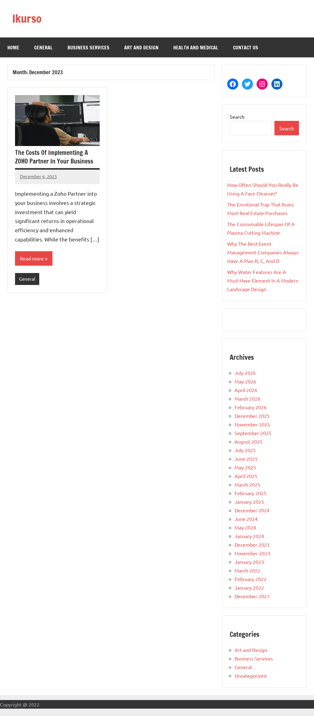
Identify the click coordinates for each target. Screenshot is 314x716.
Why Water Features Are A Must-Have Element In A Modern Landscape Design (262, 280)
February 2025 (250, 493)
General (43, 47)
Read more (32, 258)
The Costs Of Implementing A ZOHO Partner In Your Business (54, 157)
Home (13, 47)
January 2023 (249, 562)
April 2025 (246, 476)
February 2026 (250, 407)
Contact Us (245, 47)
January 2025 (249, 502)
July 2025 (245, 450)
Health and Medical (195, 47)
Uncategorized (250, 675)
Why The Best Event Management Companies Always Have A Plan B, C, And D (262, 252)
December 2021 (252, 596)
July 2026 (245, 373)
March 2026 (247, 398)
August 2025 (248, 441)
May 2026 (245, 381)
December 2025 (252, 416)
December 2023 (252, 544)
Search (237, 117)
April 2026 (246, 390)
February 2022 (250, 579)
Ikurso (27, 18)
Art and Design (141, 47)
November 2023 (252, 553)
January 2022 (249, 587)
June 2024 (246, 519)
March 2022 (247, 570)
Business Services (88, 47)
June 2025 (246, 459)
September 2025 (253, 433)
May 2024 (245, 527)
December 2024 (252, 510)
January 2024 (249, 536)
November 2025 (252, 424)
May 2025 (245, 467)
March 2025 (247, 484)
